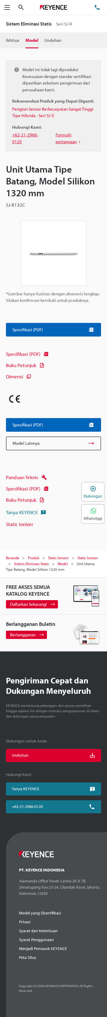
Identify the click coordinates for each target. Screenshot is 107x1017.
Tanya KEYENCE (22, 512)
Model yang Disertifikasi (40, 913)
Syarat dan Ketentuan (38, 930)
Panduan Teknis (22, 477)
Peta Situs (27, 957)
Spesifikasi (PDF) (23, 354)
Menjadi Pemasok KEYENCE (43, 948)
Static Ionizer (19, 524)
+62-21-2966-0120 (27, 806)
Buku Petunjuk (21, 365)
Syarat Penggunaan (36, 939)
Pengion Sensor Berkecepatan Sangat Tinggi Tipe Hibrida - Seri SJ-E (52, 112)
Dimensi (14, 376)
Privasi (24, 921)
